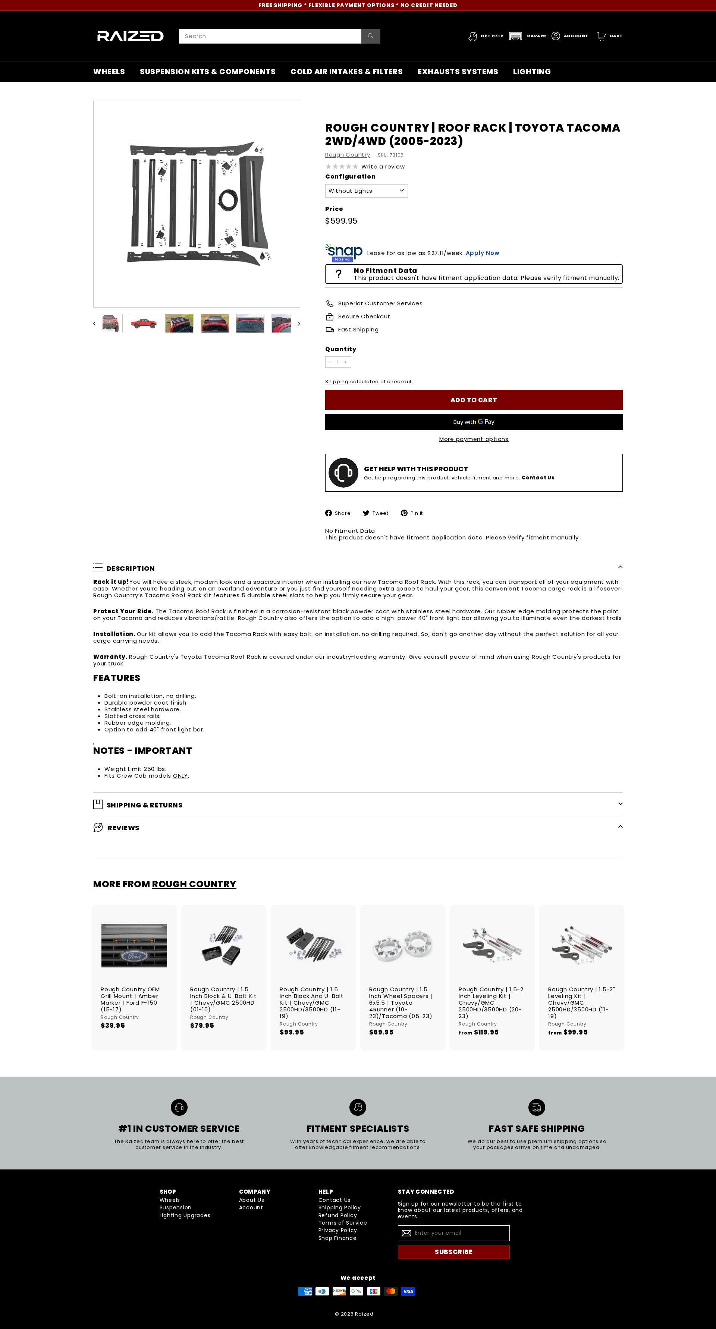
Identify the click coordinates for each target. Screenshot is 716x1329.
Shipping (337, 381)
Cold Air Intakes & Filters (347, 71)
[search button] (370, 36)
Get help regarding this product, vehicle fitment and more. (459, 477)
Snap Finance (337, 1238)
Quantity (341, 349)
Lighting (532, 71)
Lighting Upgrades (185, 1215)
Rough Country (347, 154)
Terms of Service (342, 1222)
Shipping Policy (339, 1207)
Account (251, 1207)
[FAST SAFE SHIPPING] (536, 1107)
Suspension (176, 1207)
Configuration (350, 176)
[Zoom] (197, 204)
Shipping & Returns (144, 805)
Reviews (123, 827)
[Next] (295, 323)
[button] (527, 35)
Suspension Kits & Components (208, 71)
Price (334, 208)
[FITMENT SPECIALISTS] (357, 1107)
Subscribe (453, 1251)
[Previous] (98, 323)
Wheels (109, 71)
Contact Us (334, 1200)
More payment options (474, 439)
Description (131, 568)
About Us (251, 1200)
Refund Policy (337, 1215)
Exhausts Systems (458, 71)
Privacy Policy (338, 1230)
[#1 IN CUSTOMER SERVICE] (179, 1107)
